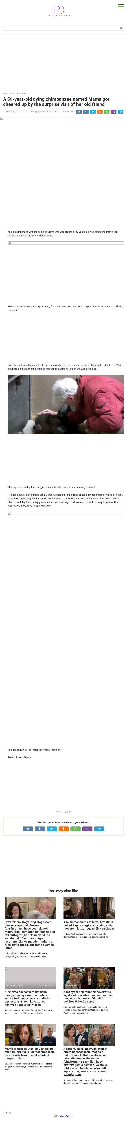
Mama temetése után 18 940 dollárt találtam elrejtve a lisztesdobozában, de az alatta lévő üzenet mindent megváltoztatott (30, 1053)
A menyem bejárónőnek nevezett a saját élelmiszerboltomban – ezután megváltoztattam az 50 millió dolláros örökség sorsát (88, 996)
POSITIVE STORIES (49, 111)
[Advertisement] (63, 61)
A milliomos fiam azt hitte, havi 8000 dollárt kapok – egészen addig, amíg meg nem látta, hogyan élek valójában (89, 925)
